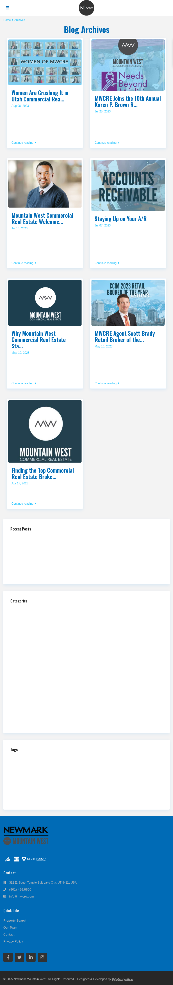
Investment (135, 771)
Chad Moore (70, 759)
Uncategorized (26, 721)
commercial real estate (121, 758)
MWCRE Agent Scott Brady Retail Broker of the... (125, 336)
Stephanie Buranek (109, 795)
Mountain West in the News (35, 661)
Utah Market (92, 800)
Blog (20, 617)
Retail (20, 698)
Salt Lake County (36, 795)
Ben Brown (46, 759)
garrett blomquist (35, 771)
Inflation (118, 771)
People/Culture (26, 676)
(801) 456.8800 (20, 889)
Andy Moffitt (23, 758)
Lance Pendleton (36, 776)
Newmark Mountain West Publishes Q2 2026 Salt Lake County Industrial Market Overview (74, 572)
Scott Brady (64, 794)
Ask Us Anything (28, 609)
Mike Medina (134, 776)
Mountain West (29, 781)
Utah (151, 793)
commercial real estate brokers (36, 765)
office (69, 782)
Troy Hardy (133, 795)
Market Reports (27, 654)
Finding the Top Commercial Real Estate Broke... (42, 473)
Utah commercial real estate (32, 800)
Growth (58, 771)
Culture (144, 765)
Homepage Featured (30, 624)
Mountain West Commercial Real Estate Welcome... (42, 218)
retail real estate (107, 788)
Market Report (87, 776)
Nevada (57, 782)
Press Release (26, 691)
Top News (23, 713)
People (93, 782)
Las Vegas (62, 776)
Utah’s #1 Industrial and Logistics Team (41, 537)
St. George (87, 795)
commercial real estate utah (92, 765)
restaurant (35, 788)
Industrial (23, 639)
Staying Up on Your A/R (121, 218)
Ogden (80, 782)
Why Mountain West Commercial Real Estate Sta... (38, 339)
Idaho (87, 771)
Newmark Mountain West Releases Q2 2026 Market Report (54, 564)
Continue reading (22, 142)
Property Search (15, 920)
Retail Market (78, 788)
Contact (8, 934)
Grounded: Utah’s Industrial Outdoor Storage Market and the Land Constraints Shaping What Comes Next (84, 545)
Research (17, 788)
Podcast (22, 683)
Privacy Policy (13, 941)
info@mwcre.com (21, 896)
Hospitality (24, 632)
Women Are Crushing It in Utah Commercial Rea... (39, 95)
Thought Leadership (30, 706)
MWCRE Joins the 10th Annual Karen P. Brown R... (128, 101)
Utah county (69, 800)
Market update (113, 776)
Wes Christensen (119, 800)
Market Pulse (25, 646)
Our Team (10, 927)
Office (21, 669)
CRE (129, 764)
